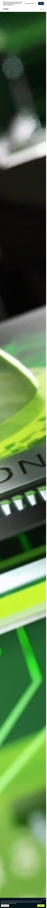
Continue (44, 899)
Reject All (40, 905)
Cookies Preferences (5, 905)
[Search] (40, 9)
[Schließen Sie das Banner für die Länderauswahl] (44, 2)
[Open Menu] (43, 9)
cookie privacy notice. (12, 903)
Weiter (41, 3)
